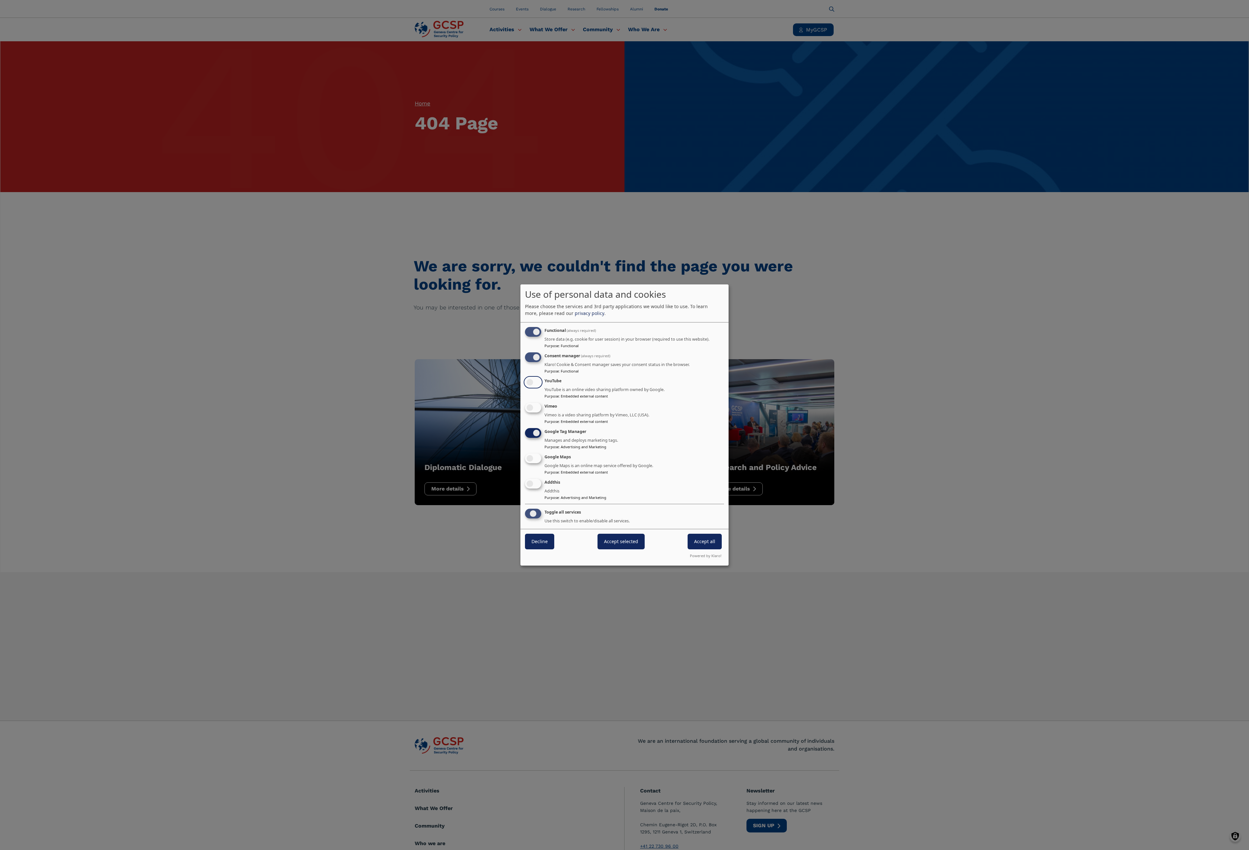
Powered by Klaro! (705, 555)
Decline (539, 542)
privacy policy (589, 313)
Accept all (704, 542)
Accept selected (621, 542)
